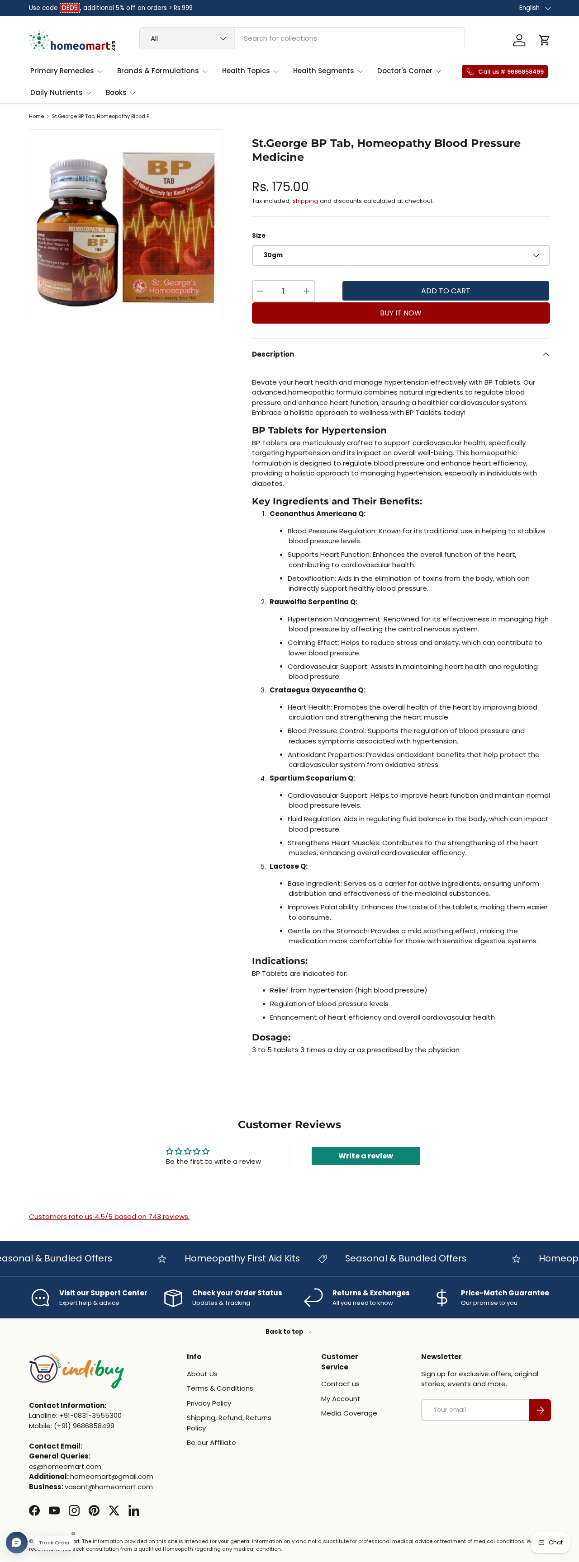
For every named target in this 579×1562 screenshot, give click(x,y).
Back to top (285, 1331)
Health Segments (323, 70)
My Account (341, 1398)
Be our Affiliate (211, 1442)
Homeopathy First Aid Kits (230, 1258)
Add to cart (445, 291)
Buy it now (401, 313)
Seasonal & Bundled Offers (393, 1258)
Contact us (340, 1383)
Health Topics (246, 70)
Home (36, 116)
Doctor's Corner (404, 70)
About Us (202, 1374)
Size (259, 235)
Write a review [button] (365, 1156)
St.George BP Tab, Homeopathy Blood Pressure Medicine (103, 116)
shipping (305, 201)
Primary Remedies (62, 70)
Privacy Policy (209, 1403)
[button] (545, 40)
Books (116, 92)
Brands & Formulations (158, 70)
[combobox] (302, 38)
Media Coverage (349, 1413)
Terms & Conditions (220, 1388)
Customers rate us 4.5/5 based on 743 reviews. (109, 1216)
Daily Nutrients (56, 92)
